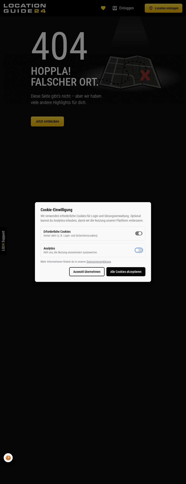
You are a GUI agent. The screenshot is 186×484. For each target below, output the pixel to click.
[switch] (138, 233)
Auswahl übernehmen (86, 271)
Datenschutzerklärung (99, 261)
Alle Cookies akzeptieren (126, 271)
